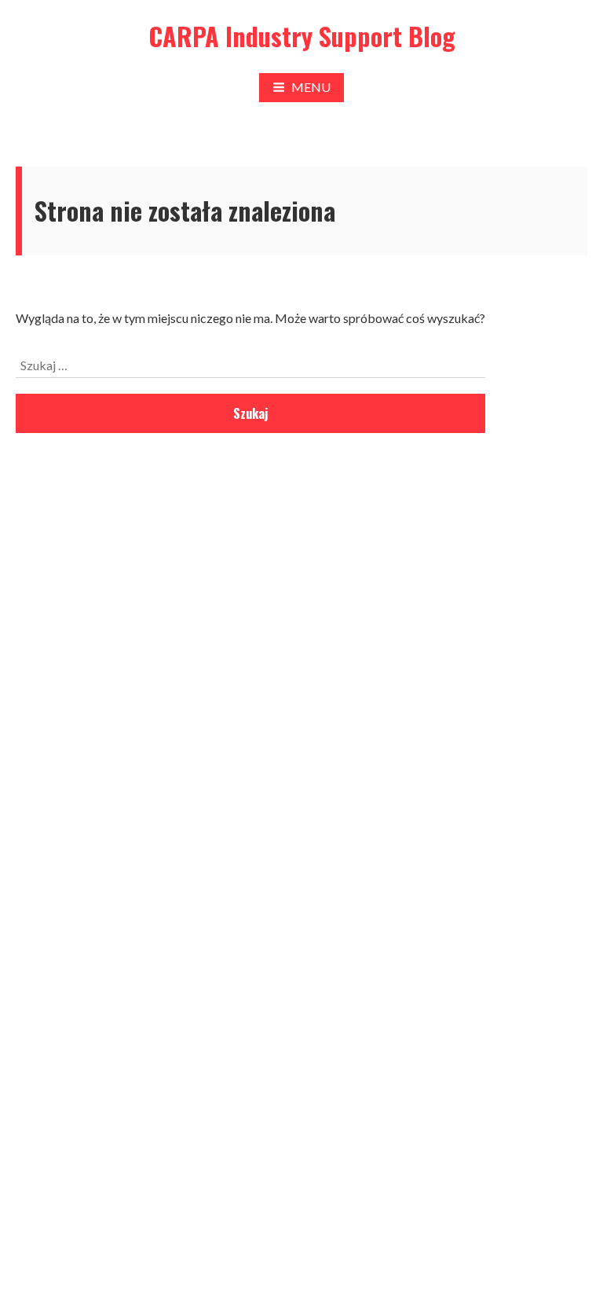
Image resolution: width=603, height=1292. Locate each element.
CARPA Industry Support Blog (301, 35)
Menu (311, 86)
